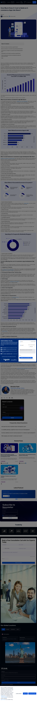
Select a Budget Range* (31, 345)
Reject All (25, 693)
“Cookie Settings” (4, 697)
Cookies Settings (18, 693)
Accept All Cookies (32, 693)
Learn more (3, 699)
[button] (29, 342)
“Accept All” (3, 695)
